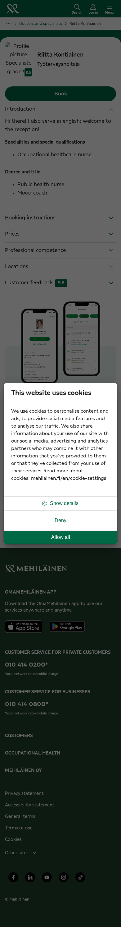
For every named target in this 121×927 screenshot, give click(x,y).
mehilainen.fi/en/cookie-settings (68, 478)
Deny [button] (60, 520)
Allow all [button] (60, 537)
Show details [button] (64, 503)
